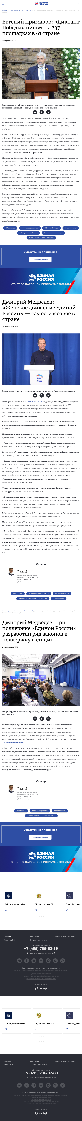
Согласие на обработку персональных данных (41, 978)
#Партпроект (59, 598)
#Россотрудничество (30, 228)
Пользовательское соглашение (41, 973)
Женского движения (34, 401)
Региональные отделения (64, 937)
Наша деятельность (16, 10)
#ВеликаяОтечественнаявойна (41, 238)
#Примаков (10, 228)
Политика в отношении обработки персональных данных (41, 976)
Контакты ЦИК (9, 940)
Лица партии (34, 937)
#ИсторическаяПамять (29, 233)
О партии (7, 937)
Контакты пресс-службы (39, 940)
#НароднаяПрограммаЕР (38, 594)
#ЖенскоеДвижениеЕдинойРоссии (33, 598)
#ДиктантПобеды (51, 228)
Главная (5, 10)
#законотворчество (40, 811)
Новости (28, 10)
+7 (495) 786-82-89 (41, 949)
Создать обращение (40, 259)
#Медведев (17, 594)
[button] (39, 916)
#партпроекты (70, 228)
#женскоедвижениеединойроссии (41, 816)
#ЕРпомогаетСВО (62, 594)
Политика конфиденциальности (41, 975)
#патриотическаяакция (53, 233)
